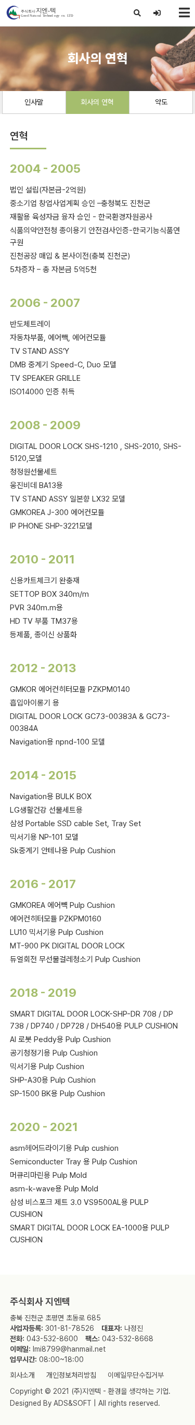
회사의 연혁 (97, 102)
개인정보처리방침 (71, 1375)
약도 (161, 102)
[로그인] (157, 13)
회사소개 (22, 1375)
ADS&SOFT (73, 1403)
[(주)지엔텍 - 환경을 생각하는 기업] (39, 12)
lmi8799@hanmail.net (69, 1349)
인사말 (33, 102)
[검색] (137, 13)
